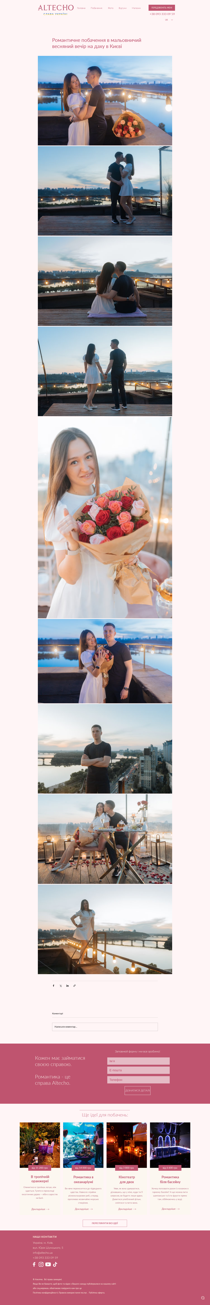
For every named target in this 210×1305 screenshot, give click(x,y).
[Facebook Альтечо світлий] (34, 1264)
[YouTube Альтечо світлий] (48, 1264)
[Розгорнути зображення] (105, 100)
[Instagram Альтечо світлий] (41, 1264)
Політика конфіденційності (45, 1292)
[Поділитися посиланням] (74, 985)
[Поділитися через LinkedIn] (67, 985)
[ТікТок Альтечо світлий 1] (55, 1264)
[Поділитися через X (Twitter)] (60, 985)
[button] (162, 8)
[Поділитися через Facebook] (53, 985)
